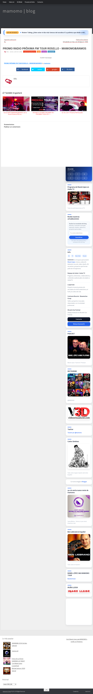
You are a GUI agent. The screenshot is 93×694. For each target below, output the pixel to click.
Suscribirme (78, 237)
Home (4, 2)
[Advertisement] (80, 611)
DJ (68, 256)
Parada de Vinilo (30, 2)
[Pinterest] (71, 178)
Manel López (71, 262)
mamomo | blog (19, 10)
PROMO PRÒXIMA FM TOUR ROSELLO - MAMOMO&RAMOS (23, 63)
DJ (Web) (19, 2)
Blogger (84, 482)
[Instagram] (84, 174)
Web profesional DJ (79, 324)
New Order (78, 256)
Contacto (40, 2)
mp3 (38, 51)
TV (72, 256)
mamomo (47, 63)
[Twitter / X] (71, 174)
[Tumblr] (77, 178)
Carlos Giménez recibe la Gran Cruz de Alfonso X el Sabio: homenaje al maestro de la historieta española (54, 32)
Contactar (79, 319)
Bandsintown (72, 579)
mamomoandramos (29, 51)
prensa (44, 51)
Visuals (84, 256)
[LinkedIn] (84, 178)
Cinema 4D (15, 651)
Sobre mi (11, 2)
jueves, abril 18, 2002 (16, 51)
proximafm (51, 51)
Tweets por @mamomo (75, 433)
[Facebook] (77, 174)
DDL (7, 51)
